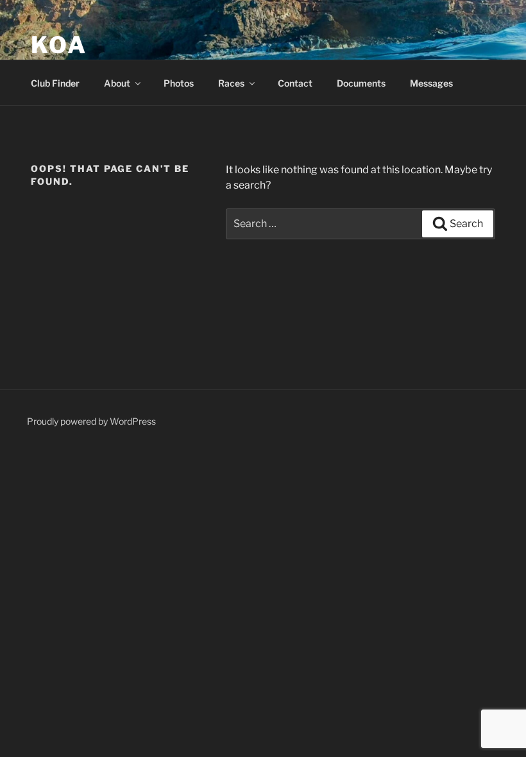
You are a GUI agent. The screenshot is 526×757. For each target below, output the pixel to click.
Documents (361, 83)
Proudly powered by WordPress (91, 421)
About (117, 83)
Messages (431, 83)
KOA (59, 45)
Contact (295, 83)
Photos (179, 83)
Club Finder (55, 83)
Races (231, 83)
